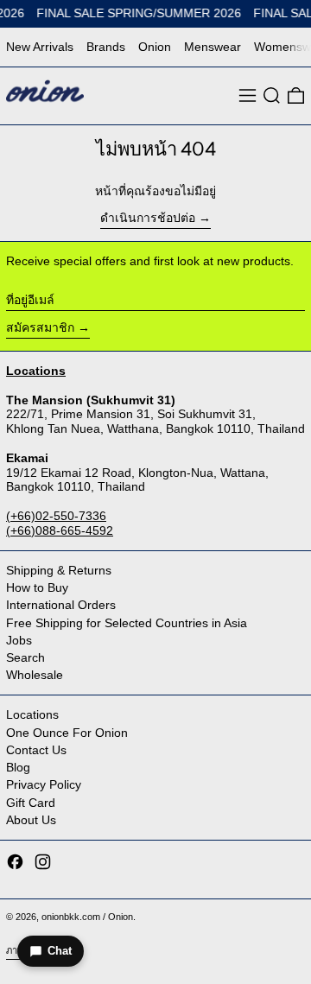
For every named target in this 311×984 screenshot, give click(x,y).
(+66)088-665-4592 (59, 530)
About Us (31, 820)
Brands (105, 47)
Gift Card (30, 802)
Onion (154, 47)
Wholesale (34, 675)
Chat (60, 950)
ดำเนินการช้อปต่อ (147, 218)
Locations (32, 714)
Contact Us (36, 750)
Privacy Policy (43, 784)
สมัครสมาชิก (40, 327)
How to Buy (37, 587)
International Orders (61, 605)
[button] (272, 95)
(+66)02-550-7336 (56, 516)
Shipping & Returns (58, 570)
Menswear (212, 47)
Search (25, 657)
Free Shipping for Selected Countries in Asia (126, 623)
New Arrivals (39, 47)
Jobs (19, 640)
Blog (18, 767)
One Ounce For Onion (67, 733)
